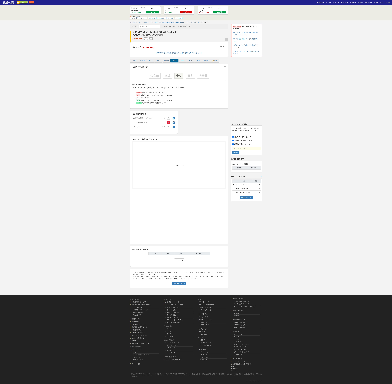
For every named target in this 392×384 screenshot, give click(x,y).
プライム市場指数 (138, 333)
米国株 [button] (360, 2)
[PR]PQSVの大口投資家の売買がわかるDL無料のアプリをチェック (179, 53)
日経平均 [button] (320, 2)
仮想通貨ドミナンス (240, 349)
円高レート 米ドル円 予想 (174, 320)
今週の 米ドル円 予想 (173, 312)
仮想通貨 (236, 331)
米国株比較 (161, 18)
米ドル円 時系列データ (173, 322)
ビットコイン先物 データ (241, 352)
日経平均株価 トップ (139, 302)
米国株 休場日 (204, 325)
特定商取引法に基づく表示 (242, 364)
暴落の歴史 (203, 349)
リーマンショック (205, 352)
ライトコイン (238, 342)
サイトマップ (237, 358)
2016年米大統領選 (239, 327)
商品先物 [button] (368, 2)
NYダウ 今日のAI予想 (206, 304)
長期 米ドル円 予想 (172, 317)
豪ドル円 (169, 329)
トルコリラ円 (171, 348)
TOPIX (134, 341)
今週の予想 (135, 319)
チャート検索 (378, 2)
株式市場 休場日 (138, 360)
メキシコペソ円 (171, 353)
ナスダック (203, 329)
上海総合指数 (203, 334)
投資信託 (236, 315)
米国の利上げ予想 (205, 310)
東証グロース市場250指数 (140, 344)
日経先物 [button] (344, 2)
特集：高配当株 (238, 298)
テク (174, 60)
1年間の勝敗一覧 (138, 312)
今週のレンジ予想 (205, 307)
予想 (182, 60)
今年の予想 (135, 321)
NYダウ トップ (204, 302)
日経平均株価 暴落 (206, 343)
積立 (190, 60)
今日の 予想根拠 (172, 310)
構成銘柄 (142, 60)
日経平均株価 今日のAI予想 (141, 304)
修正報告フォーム (179, 283)
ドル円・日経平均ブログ (173, 359)
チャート (166, 60)
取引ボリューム (238, 354)
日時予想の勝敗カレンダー (141, 310)
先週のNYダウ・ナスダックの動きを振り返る (246, 52)
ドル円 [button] (328, 2)
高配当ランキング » (246, 197)
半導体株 (178, 18)
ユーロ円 (169, 331)
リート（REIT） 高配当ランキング (244, 306)
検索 (134, 352)
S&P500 (202, 331)
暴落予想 (387, 2)
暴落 (158, 60)
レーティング (142, 18)
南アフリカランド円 (173, 342)
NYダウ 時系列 (204, 314)
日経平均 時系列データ (139, 327)
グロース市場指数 (138, 338)
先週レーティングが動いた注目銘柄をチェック (246, 46)
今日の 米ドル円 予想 (173, 307)
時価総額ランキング (240, 347)
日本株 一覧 (136, 357)
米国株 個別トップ (205, 319)
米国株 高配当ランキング (241, 304)
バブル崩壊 (203, 354)
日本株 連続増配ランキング (141, 354)
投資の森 (8, 2)
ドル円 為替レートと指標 (174, 304)
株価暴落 (202, 340)
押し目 (31, 2)
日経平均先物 (136, 330)
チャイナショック (205, 357)
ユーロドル (170, 336)
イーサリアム (238, 339)
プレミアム (24, 2)
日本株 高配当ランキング (241, 301)
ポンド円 (169, 334)
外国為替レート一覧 (172, 302)
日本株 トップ (136, 349)
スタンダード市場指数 (139, 335)
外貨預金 (236, 313)
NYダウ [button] (335, 2)
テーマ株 (170, 18)
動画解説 (206, 60)
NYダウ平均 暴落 (205, 345)
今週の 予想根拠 (172, 315)
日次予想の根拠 (137, 307)
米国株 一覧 (204, 322)
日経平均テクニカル (138, 324)
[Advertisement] (179, 217)
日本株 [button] (352, 2)
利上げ (215, 60)
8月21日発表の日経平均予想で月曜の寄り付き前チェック (246, 34)
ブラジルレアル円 (172, 345)
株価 (134, 60)
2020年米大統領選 (239, 325)
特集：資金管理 (238, 310)
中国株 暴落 (204, 359)
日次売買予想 (137, 315)
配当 (198, 60)
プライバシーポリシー (240, 361)
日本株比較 (152, 18)
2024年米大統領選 (239, 322)
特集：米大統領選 (239, 319)
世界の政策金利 (170, 357)
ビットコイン (238, 334)
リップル (236, 336)
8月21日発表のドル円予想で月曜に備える (246, 40)
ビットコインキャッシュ (241, 344)
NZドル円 (170, 350)
